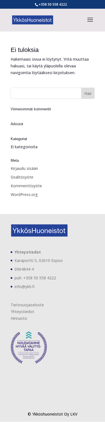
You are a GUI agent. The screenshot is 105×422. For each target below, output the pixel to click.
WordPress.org (24, 194)
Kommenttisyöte (26, 185)
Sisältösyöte (22, 177)
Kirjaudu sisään (24, 168)
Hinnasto (19, 318)
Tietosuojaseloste (27, 304)
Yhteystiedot (22, 311)
